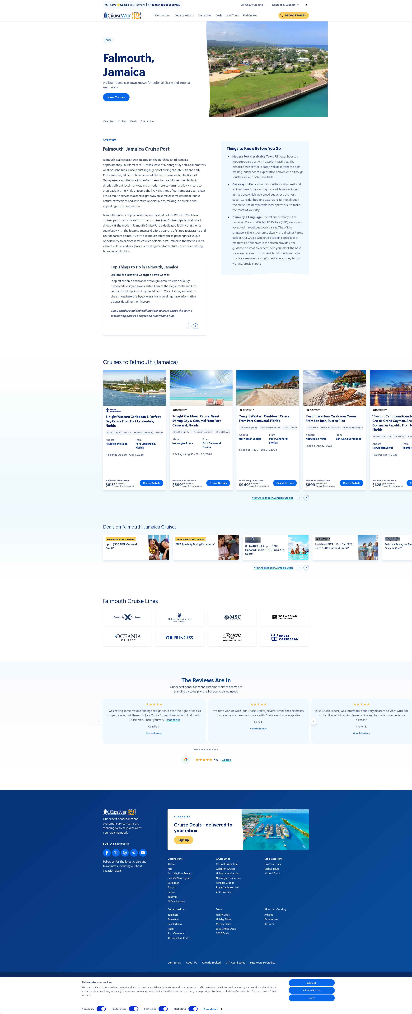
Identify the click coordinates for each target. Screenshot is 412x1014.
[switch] (133, 1008)
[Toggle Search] (306, 5)
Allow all (312, 983)
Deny (312, 998)
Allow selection (312, 990)
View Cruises (116, 97)
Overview (108, 121)
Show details (211, 1009)
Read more (173, 720)
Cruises (122, 121)
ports (108, 39)
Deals (133, 121)
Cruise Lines (148, 121)
